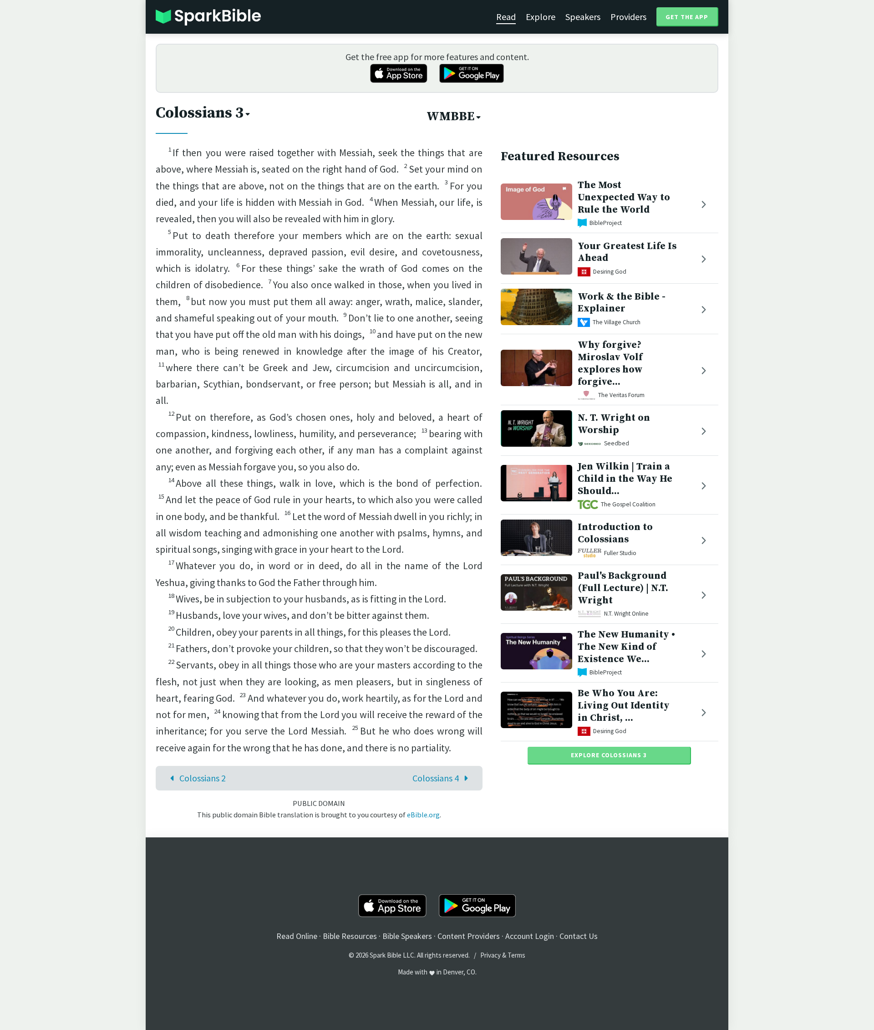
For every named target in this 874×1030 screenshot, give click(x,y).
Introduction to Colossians (615, 533)
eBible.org (423, 814)
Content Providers (468, 936)
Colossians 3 (200, 112)
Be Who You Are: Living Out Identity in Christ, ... (624, 705)
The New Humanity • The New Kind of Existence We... (626, 646)
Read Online (296, 936)
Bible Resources (350, 936)
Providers (628, 16)
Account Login (529, 936)
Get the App (687, 17)
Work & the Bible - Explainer (622, 303)
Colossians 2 (202, 778)
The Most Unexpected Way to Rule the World (624, 197)
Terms (516, 955)
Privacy (490, 955)
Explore (540, 16)
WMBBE (450, 116)
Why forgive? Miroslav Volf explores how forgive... (610, 363)
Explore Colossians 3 (609, 755)
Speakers (582, 16)
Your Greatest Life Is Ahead (627, 252)
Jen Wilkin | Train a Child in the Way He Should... (625, 478)
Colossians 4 (435, 778)
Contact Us (578, 936)
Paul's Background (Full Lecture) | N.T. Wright (623, 588)
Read (506, 16)
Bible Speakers (407, 936)
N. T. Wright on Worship (614, 424)
